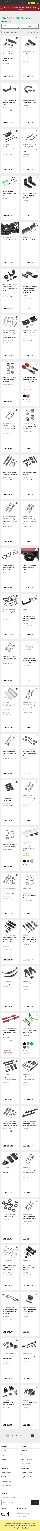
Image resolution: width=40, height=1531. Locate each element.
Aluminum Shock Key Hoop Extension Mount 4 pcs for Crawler (9, 798)
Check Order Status (26, 1464)
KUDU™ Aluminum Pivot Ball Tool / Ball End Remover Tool (29, 1312)
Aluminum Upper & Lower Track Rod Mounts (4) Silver (30, 848)
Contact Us (24, 1451)
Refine (29, 26)
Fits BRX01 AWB (7, 423)
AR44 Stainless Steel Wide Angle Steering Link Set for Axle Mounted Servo (10, 1312)
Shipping (3, 1459)
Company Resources (6, 1481)
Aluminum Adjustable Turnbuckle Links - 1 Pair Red (9, 1033)
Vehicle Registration (6, 1477)
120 (38, 32)
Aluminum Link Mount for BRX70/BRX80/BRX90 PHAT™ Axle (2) (30, 195)
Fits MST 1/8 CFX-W (28, 51)
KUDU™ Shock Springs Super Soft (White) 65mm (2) (10, 521)
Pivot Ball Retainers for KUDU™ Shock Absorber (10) (29, 754)
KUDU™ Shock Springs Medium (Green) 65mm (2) (29, 707)
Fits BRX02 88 (7, 237)
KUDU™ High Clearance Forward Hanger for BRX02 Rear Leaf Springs (29, 568)
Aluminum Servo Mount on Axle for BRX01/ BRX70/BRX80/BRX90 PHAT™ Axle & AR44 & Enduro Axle (29, 616)
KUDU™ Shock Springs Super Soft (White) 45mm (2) (29, 521)
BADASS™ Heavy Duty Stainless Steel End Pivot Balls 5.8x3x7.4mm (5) (29, 661)
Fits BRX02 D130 (8, 842)
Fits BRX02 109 (27, 237)
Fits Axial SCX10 (8, 51)
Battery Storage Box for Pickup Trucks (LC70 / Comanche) (9, 707)
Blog (2, 1455)
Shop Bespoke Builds (26, 1477)
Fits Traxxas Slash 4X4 (10, 1028)
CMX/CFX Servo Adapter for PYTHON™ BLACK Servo (9, 102)
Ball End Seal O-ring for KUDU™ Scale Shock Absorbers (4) (9, 568)
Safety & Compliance (6, 1486)
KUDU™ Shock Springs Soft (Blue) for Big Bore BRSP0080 (9, 380)
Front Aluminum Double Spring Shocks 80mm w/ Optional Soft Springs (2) (29, 940)
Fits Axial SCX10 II (28, 98)
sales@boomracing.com (23, 1513)
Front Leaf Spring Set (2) (9, 984)
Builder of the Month (26, 1473)
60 (31, 32)
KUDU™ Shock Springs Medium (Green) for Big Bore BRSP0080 (29, 426)
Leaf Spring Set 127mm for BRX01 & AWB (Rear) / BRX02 (30, 149)
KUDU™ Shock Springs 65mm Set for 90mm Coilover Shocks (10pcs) (9, 335)
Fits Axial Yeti (27, 1028)
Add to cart (10, 48)
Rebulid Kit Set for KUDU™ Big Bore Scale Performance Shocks (9, 194)
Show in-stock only (10, 32)
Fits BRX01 (6, 144)
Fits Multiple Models (29, 144)
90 (34, 32)
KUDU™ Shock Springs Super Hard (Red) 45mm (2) (9, 659)
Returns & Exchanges (26, 1459)
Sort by (4, 25)
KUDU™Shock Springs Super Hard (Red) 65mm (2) (9, 754)
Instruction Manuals (6, 1473)
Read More (25, 1528)
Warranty (23, 1455)
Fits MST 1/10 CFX (8, 98)
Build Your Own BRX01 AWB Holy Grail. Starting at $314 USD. (20, 8)
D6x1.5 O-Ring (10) (8, 1216)
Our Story (3, 1451)
